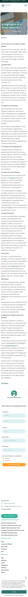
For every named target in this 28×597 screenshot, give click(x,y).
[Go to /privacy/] (14, 501)
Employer (7, 458)
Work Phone (6, 437)
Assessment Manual (6, 544)
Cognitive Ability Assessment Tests (10, 528)
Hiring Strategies (6, 31)
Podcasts (3, 567)
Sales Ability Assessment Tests (9, 535)
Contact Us (4, 549)
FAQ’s (2, 551)
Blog (2, 557)
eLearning (3, 560)
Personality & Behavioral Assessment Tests (12, 530)
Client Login (4, 546)
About (2, 541)
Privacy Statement (18, 595)
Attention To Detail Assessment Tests (11, 525)
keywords (13, 178)
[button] (26, 578)
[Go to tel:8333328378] (14, 503)
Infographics (4, 565)
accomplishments (10, 345)
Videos (3, 572)
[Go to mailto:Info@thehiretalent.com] (14, 506)
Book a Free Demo (14, 464)
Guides (3, 562)
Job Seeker (7, 460)
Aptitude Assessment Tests (8, 523)
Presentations (5, 570)
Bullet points (15, 266)
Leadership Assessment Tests (9, 532)
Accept (14, 592)
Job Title (5, 427)
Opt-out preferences (9, 595)
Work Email (6, 446)
